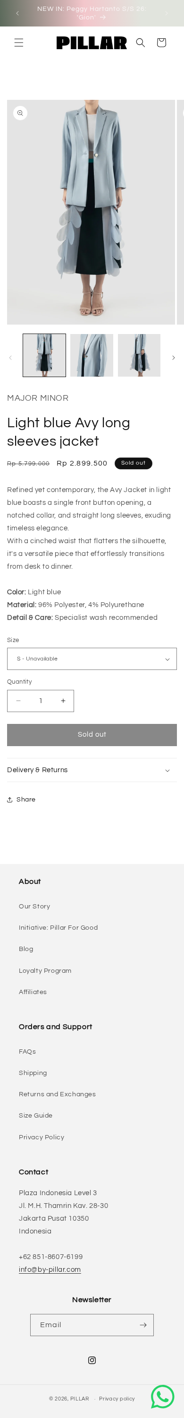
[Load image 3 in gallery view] (139, 355)
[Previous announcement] (17, 13)
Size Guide (36, 1115)
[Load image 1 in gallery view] (44, 355)
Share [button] (26, 799)
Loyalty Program (45, 971)
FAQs (27, 1051)
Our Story (34, 906)
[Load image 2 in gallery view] (91, 355)
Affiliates (33, 992)
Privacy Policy (41, 1137)
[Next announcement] (166, 13)
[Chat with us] (163, 1397)
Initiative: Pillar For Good (58, 928)
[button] (18, 42)
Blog (26, 949)
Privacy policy (117, 1398)
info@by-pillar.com (50, 1269)
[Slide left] (10, 357)
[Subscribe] (143, 1325)
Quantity (19, 681)
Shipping (33, 1073)
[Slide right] (173, 357)
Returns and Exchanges (57, 1094)
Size (13, 640)
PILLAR (79, 1398)
